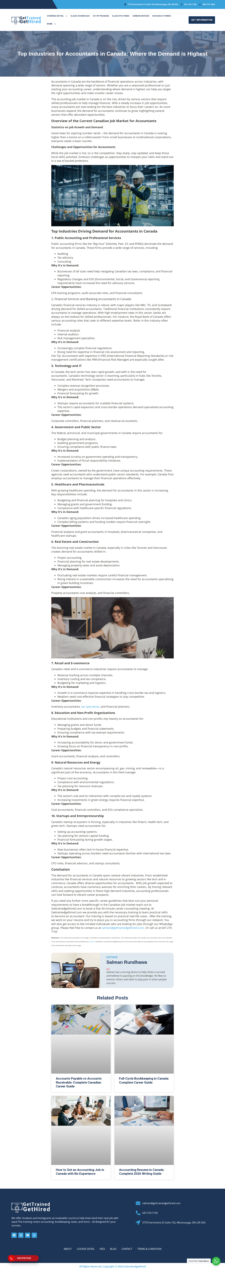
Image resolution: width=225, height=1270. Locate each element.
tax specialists (90, 706)
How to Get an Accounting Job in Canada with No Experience (80, 1171)
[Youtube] (27, 1235)
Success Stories (161, 16)
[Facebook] (14, 1235)
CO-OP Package (101, 16)
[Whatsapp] (34, 1235)
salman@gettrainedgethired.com (123, 928)
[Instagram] (20, 1235)
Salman (93, 941)
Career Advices (140, 16)
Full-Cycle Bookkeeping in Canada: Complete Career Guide (144, 1080)
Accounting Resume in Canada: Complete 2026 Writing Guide (141, 1171)
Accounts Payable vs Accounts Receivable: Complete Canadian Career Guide (79, 1082)
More (49, 24)
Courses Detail (55, 16)
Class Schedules (80, 16)
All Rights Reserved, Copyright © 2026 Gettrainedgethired (112, 1266)
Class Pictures (120, 16)
